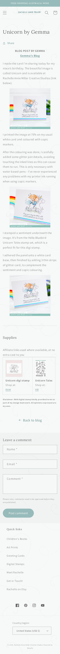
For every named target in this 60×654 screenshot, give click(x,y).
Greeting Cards (16, 555)
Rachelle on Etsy (16, 589)
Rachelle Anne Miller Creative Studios (28, 645)
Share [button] (10, 43)
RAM (8, 389)
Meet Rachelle (15, 572)
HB (36, 389)
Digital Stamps (15, 564)
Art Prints (12, 547)
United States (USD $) (28, 630)
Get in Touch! (15, 581)
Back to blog (32, 420)
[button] (4, 13)
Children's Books (17, 539)
